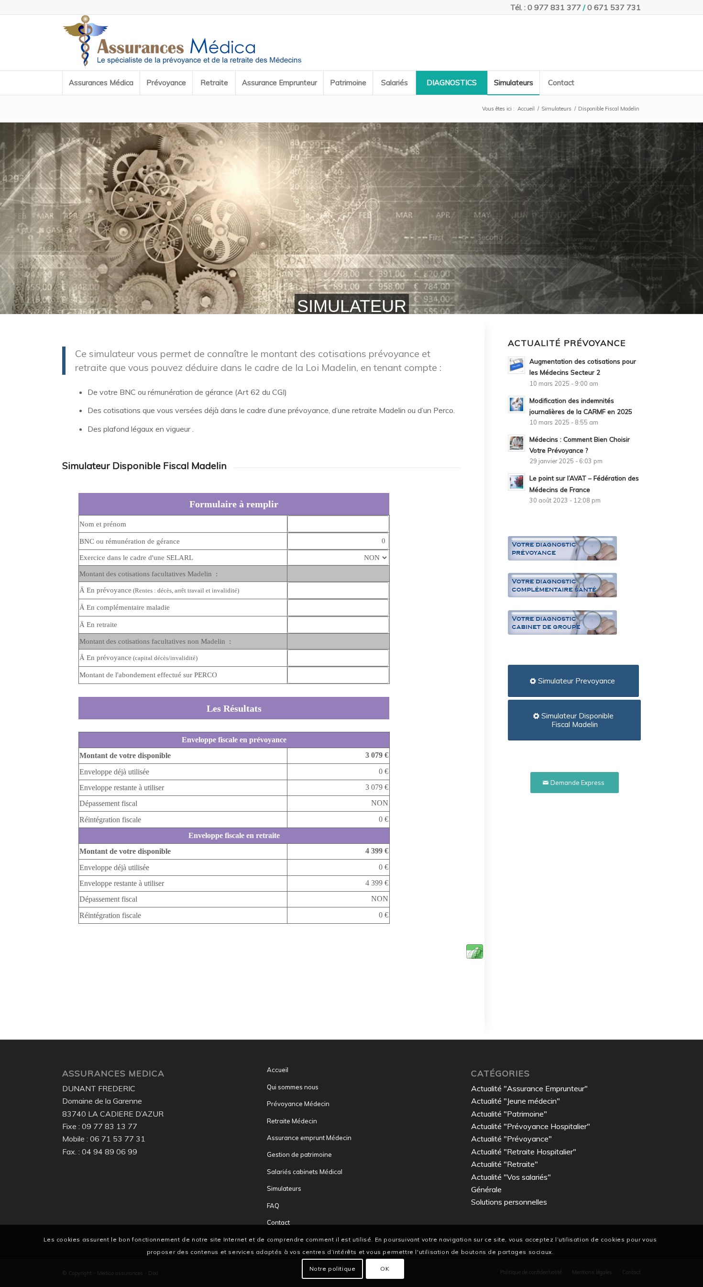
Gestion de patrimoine (299, 1154)
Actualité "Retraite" (504, 1164)
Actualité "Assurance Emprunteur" (529, 1088)
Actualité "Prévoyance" (511, 1138)
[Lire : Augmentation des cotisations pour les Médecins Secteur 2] (516, 365)
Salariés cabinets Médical (304, 1171)
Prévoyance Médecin (298, 1104)
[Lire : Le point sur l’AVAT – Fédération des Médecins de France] (516, 482)
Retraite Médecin (292, 1121)
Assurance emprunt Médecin (309, 1138)
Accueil (277, 1070)
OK (384, 1268)
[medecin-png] (181, 42)
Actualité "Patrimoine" (509, 1114)
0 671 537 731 (614, 7)
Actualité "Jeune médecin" (515, 1101)
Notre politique (332, 1268)
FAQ (273, 1205)
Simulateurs (284, 1188)
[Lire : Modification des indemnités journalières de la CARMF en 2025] (516, 404)
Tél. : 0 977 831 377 (545, 7)
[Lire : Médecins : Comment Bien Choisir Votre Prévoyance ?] (516, 443)
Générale (486, 1189)
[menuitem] (101, 83)
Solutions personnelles (509, 1202)
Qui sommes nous (293, 1087)
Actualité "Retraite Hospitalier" (523, 1151)
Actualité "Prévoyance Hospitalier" (530, 1126)
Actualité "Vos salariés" (511, 1177)
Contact (278, 1222)
